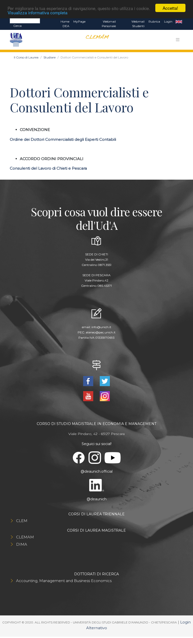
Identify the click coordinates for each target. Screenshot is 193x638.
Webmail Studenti (137, 24)
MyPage (79, 21)
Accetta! (170, 8)
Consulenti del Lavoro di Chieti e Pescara (48, 168)
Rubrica (154, 21)
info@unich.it (101, 327)
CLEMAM (25, 537)
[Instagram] (105, 395)
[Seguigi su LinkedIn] (96, 485)
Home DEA (65, 24)
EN (178, 21)
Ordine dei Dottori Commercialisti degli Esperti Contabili (63, 139)
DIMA (21, 544)
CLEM (21, 520)
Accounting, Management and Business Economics (64, 580)
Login (168, 21)
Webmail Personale (109, 24)
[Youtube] (88, 395)
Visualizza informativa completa (37, 12)
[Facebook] (88, 380)
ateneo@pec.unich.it (101, 332)
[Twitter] (105, 380)
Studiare (49, 57)
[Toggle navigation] (177, 39)
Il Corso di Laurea (26, 57)
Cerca (17, 26)
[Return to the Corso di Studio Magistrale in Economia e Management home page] (95, 40)
